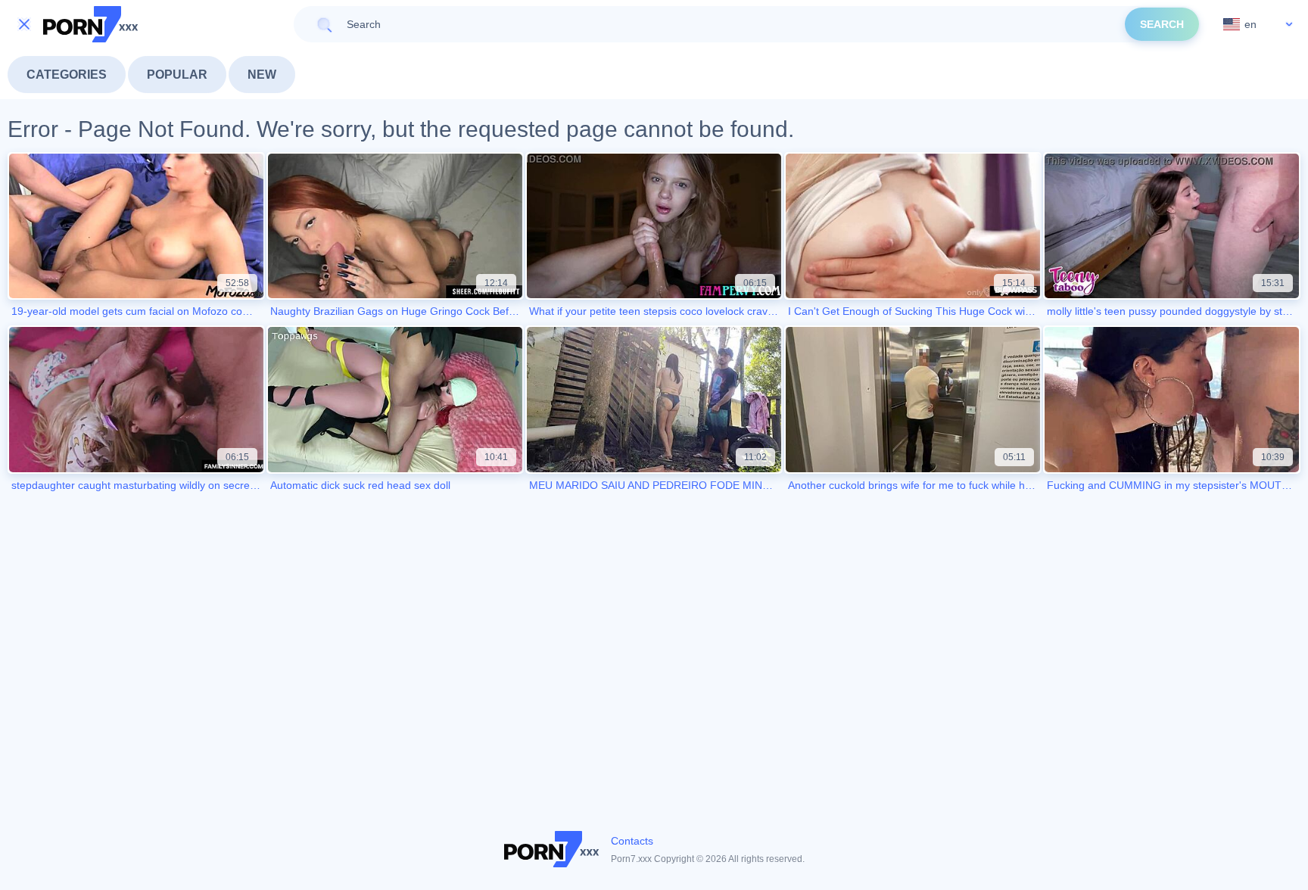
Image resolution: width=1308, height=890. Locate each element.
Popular (177, 74)
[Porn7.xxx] (91, 24)
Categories (66, 74)
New (262, 74)
